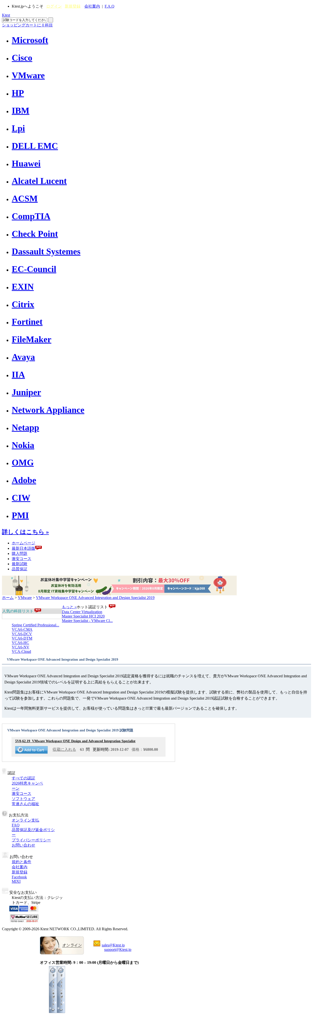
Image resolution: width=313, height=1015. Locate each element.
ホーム (8, 598)
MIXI (16, 881)
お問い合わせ (23, 845)
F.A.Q (109, 6)
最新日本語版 (23, 548)
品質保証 (19, 569)
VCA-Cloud (21, 651)
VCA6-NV (20, 647)
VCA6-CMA (22, 629)
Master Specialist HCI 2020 (83, 616)
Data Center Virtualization (82, 612)
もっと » (69, 607)
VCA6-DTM (22, 638)
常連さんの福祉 (25, 804)
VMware (25, 598)
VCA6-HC (20, 643)
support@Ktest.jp (117, 949)
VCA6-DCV (22, 634)
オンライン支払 (25, 820)
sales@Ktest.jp (113, 945)
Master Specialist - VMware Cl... (87, 621)
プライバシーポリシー (31, 840)
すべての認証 (23, 778)
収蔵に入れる (64, 749)
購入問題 (19, 553)
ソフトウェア (23, 799)
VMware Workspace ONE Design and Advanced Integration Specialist (75, 741)
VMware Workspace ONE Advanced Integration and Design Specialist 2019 (95, 598)
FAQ (16, 825)
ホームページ (23, 543)
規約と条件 (21, 862)
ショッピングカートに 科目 (27, 25)
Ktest (6, 15)
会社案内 (92, 6)
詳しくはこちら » (25, 532)
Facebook (19, 877)
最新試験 (19, 564)
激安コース (21, 559)
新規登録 (72, 6)
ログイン (54, 6)
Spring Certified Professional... (35, 625)
